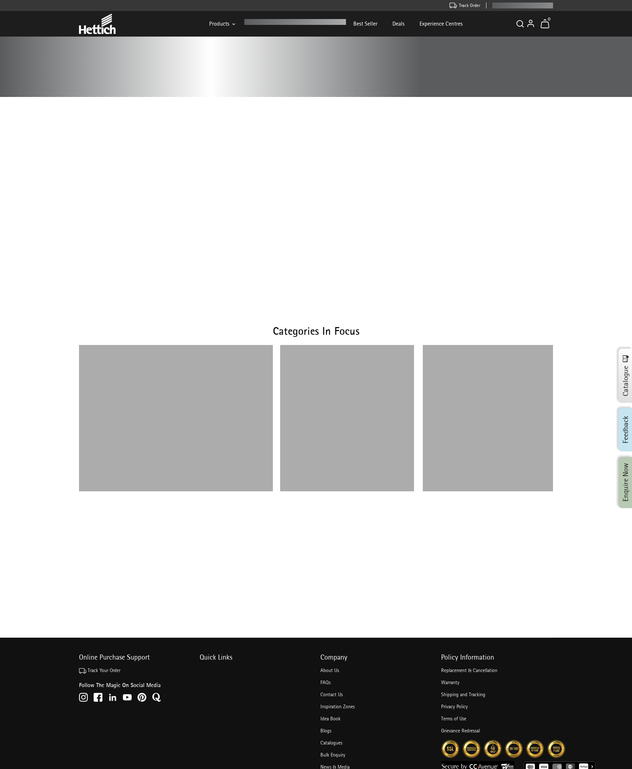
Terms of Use (453, 718)
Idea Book (330, 718)
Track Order (469, 5)
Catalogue (625, 381)
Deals (398, 23)
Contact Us (331, 694)
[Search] (520, 24)
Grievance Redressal (460, 731)
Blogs (325, 731)
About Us (329, 670)
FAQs (325, 682)
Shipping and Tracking (463, 694)
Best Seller (365, 23)
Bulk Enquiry (332, 755)
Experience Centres (441, 23)
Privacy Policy (454, 706)
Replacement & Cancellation (469, 670)
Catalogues (331, 743)
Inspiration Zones (337, 706)
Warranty (450, 682)
